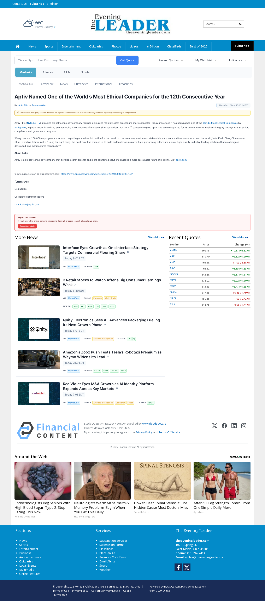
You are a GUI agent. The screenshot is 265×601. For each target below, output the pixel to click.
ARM (105, 370)
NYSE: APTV (33, 122)
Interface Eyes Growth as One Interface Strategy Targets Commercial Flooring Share (105, 250)
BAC (172, 268)
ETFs (67, 72)
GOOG (174, 274)
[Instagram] (244, 430)
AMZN (97, 370)
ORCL (173, 298)
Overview (47, 84)
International (103, 84)
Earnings (97, 298)
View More (155, 237)
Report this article (27, 226)
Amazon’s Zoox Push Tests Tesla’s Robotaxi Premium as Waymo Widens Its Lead (112, 354)
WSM (112, 306)
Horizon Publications (87, 586)
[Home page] (129, 24)
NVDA (173, 292)
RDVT (150, 403)
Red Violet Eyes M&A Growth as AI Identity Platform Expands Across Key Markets (108, 386)
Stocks (48, 72)
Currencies (81, 84)
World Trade (110, 298)
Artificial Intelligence (103, 339)
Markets (25, 72)
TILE (96, 266)
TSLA (123, 370)
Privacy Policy (144, 432)
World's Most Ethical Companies (220, 122)
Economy (120, 403)
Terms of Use (61, 590)
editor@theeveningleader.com (205, 557)
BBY (83, 306)
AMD (173, 262)
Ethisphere (20, 127)
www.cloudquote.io (154, 423)
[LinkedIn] (234, 430)
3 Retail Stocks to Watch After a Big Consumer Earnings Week (112, 282)
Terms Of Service (170, 432)
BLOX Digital (163, 590)
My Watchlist (203, 60)
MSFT (173, 286)
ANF (75, 306)
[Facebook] (224, 430)
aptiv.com (181, 159)
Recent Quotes (169, 60)
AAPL (173, 256)
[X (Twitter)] (214, 430)
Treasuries (126, 84)
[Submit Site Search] (240, 24)
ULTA (104, 306)
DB (129, 339)
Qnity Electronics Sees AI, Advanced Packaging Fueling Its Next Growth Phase (111, 322)
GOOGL (114, 370)
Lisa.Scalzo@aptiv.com (27, 204)
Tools (85, 72)
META (173, 280)
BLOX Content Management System (185, 586)
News (64, 84)
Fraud (130, 403)
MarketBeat (73, 266)
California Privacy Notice (105, 590)
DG (97, 306)
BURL (90, 306)
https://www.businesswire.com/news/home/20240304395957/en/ (97, 173)
